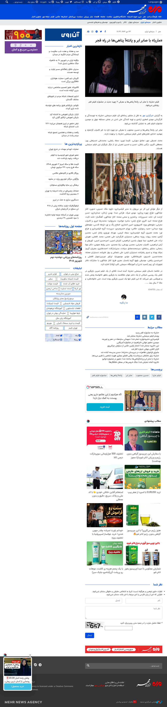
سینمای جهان (133, 22)
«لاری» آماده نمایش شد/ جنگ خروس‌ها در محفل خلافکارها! (134, 362)
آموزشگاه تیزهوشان (54, 308)
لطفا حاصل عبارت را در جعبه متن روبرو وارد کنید (141, 623)
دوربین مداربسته (63, 293)
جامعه (102, 16)
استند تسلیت (66, 288)
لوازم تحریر (52, 274)
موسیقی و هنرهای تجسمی (97, 22)
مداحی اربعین (52, 288)
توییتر (67, 2)
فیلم (52, 16)
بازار (91, 16)
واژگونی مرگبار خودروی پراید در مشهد (63, 179)
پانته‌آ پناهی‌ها (116, 375)
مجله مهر (45, 16)
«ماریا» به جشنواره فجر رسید (147, 332)
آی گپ (95, 2)
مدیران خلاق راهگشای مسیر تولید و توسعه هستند (64, 71)
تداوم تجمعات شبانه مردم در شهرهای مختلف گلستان (63, 98)
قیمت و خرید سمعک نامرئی (68, 323)
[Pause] (128, 408)
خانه (160, 16)
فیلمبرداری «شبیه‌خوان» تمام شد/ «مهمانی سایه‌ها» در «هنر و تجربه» (130, 339)
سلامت (109, 16)
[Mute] (132, 408)
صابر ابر (129, 375)
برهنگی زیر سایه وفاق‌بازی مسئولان (64, 185)
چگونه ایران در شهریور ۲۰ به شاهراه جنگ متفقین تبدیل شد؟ (64, 62)
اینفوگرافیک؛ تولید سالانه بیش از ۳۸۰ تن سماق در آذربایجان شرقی (63, 207)
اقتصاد (96, 16)
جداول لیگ (31, 2)
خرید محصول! (17, 686)
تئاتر (125, 22)
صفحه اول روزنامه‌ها (70, 226)
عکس (57, 16)
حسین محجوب (142, 375)
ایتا (50, 2)
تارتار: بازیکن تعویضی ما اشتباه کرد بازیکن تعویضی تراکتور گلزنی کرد (64, 116)
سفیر (50, 279)
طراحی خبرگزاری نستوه (148, 702)
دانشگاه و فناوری (119, 16)
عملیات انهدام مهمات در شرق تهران (64, 149)
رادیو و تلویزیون (115, 22)
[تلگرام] (40, 665)
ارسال (89, 635)
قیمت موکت (52, 283)
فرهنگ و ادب (152, 16)
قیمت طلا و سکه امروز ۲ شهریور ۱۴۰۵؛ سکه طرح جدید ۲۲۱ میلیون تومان (62, 166)
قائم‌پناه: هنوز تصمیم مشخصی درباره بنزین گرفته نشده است (63, 89)
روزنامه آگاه (54, 328)
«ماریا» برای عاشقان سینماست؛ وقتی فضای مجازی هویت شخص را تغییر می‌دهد (125, 355)
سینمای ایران (146, 22)
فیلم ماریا (157, 375)
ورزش (86, 16)
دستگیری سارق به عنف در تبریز (66, 200)
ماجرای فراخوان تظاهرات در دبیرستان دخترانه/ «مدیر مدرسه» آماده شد (130, 352)
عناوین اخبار (157, 22)
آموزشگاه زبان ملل (63, 318)
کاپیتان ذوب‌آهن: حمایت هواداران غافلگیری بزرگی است (65, 80)
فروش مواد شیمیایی (71, 303)
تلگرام (115, 2)
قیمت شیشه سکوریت (69, 279)
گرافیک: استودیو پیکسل (124, 702)
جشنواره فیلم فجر (99, 375)
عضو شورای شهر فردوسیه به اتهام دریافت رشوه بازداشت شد (65, 157)
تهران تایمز (73, 328)
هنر (144, 16)
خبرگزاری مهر (147, 115)
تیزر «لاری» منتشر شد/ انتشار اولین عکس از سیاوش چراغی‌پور (133, 345)
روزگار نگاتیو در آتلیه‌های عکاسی (66, 173)
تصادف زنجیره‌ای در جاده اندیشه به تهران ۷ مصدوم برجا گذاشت (62, 192)
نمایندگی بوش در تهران (56, 313)
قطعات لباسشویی (73, 308)
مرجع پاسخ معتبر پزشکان (63, 298)
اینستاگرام (77, 2)
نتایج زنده (43, 2)
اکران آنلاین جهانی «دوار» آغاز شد (145, 349)
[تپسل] (88, 387)
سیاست (80, 16)
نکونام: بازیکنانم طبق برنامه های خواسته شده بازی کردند (62, 107)
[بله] (35, 665)
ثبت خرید (105, 407)
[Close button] (30, 655)
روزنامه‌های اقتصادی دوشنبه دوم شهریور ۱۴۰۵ (65, 259)
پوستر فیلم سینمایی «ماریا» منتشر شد (143, 336)
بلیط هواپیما (75, 313)
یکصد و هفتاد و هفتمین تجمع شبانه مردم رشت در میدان (63, 134)
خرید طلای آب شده (71, 283)
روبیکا (58, 2)
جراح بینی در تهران (71, 274)
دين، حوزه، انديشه (134, 16)
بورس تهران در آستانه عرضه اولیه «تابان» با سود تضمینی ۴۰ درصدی (62, 216)
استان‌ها (64, 16)
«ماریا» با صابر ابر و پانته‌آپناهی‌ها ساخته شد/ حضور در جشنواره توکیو (130, 359)
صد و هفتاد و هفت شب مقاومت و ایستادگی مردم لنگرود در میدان (64, 53)
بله (87, 2)
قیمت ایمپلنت (53, 303)
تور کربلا (77, 288)
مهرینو (49, 323)
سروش (105, 2)
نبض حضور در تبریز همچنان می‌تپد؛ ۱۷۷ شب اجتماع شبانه (62, 125)
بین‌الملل (72, 16)
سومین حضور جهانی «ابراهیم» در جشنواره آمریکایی (138, 342)
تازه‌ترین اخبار (74, 46)
